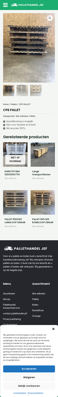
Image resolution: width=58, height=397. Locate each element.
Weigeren (29, 377)
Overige (36, 316)
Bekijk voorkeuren (29, 386)
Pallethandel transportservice (11, 306)
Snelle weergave (15, 164)
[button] (53, 328)
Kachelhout (38, 310)
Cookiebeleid (19, 393)
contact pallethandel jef (15, 313)
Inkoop (6, 299)
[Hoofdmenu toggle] (5, 5)
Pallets (14, 104)
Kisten (35, 304)
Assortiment (9, 293)
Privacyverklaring (35, 393)
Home (6, 104)
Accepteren (29, 368)
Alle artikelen (22, 116)
